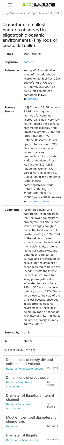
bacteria (29, 62)
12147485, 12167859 (38, 201)
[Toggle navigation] (10, 5)
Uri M (27, 332)
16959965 (32, 99)
